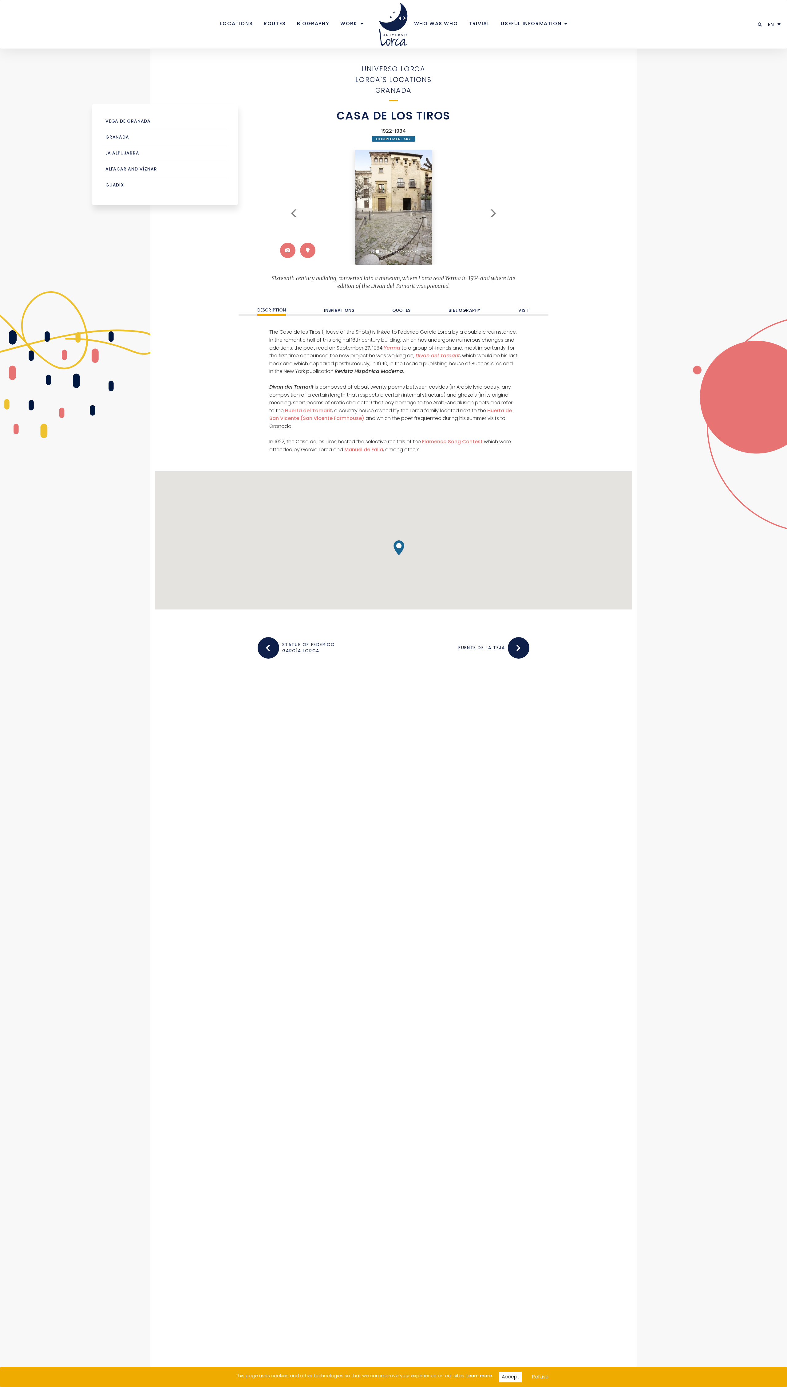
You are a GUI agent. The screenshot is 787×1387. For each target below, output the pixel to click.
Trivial (479, 23)
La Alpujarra (122, 153)
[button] (760, 24)
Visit (523, 310)
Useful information (531, 23)
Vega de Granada (128, 121)
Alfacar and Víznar (131, 169)
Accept (510, 1376)
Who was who (436, 23)
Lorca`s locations (393, 79)
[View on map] (307, 250)
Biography (313, 23)
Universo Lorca (393, 69)
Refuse (540, 1376)
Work (348, 23)
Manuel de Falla (363, 449)
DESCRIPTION (271, 310)
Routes (275, 23)
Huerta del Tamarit (308, 410)
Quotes (401, 310)
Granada (393, 90)
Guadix (114, 185)
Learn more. (479, 1376)
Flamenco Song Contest (452, 441)
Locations (236, 23)
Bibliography (464, 310)
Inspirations (339, 310)
